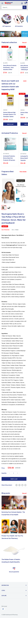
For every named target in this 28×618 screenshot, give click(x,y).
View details (23, 171)
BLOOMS (5, 63)
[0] (25, 3)
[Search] (24, 7)
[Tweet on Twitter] (22, 485)
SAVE (24, 81)
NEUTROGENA (5, 229)
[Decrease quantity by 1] (9, 473)
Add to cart (10, 124)
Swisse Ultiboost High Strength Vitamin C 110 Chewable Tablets (9, 114)
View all (24, 42)
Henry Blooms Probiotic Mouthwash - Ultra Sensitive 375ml (9, 67)
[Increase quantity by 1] (17, 473)
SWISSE (5, 110)
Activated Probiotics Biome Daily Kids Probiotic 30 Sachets (9, 158)
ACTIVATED (6, 153)
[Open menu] (2, 3)
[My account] (22, 3)
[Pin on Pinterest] (19, 485)
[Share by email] (25, 485)
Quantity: (4, 473)
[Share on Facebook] (16, 485)
